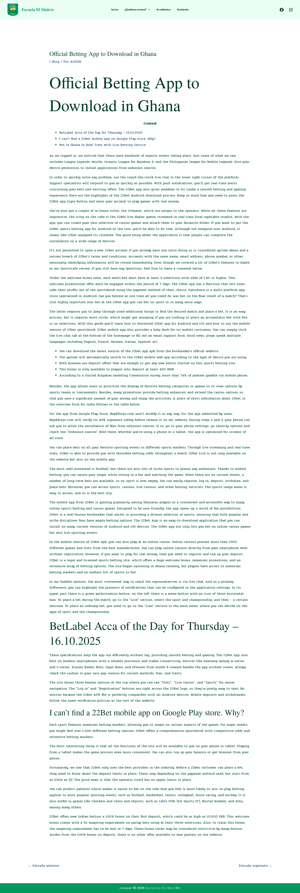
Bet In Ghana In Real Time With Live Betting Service (102, 144)
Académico (163, 9)
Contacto (183, 9)
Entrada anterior (43, 865)
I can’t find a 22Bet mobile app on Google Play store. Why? (107, 138)
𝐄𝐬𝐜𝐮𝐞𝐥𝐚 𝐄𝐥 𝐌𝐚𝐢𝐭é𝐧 (38, 9)
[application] (148, 10)
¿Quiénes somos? (135, 9)
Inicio (114, 9)
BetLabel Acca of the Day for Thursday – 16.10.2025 (100, 132)
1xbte (163, 801)
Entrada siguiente (255, 865)
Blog (55, 61)
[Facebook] (282, 10)
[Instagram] (291, 10)
